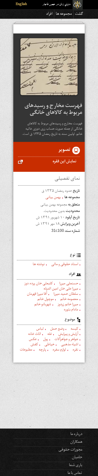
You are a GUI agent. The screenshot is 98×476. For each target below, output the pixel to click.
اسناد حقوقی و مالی (64, 264)
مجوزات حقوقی (70, 450)
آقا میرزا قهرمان (37, 294)
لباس (40, 329)
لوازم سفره (59, 350)
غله (49, 334)
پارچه (42, 350)
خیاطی (49, 345)
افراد (49, 14)
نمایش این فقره (64, 162)
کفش (34, 345)
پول (45, 339)
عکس (33, 339)
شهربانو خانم (42, 305)
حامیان (77, 458)
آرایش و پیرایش (68, 334)
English (21, 5)
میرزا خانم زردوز (68, 305)
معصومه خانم (69, 299)
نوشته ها (39, 264)
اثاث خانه (34, 334)
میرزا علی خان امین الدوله (61, 289)
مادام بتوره (71, 310)
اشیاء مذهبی (69, 345)
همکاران (76, 442)
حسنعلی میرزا (68, 284)
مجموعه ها (64, 14)
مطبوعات (26, 350)
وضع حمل (57, 329)
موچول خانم (45, 299)
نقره (75, 350)
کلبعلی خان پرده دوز (38, 284)
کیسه (74, 329)
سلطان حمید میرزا (66, 294)
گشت (79, 14)
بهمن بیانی (53, 198)
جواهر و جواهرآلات (66, 339)
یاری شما (75, 466)
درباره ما (76, 434)
